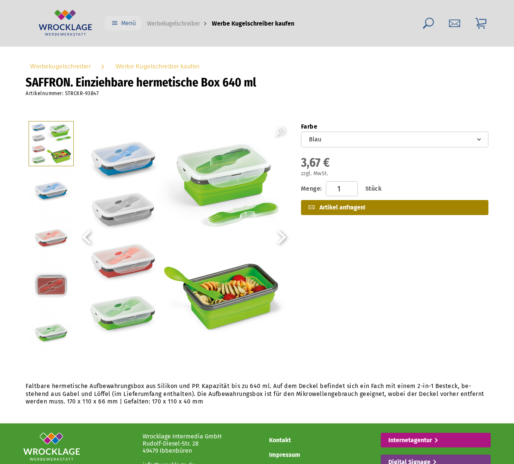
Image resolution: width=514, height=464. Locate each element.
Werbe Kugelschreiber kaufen (158, 66)
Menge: (341, 188)
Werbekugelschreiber (173, 23)
